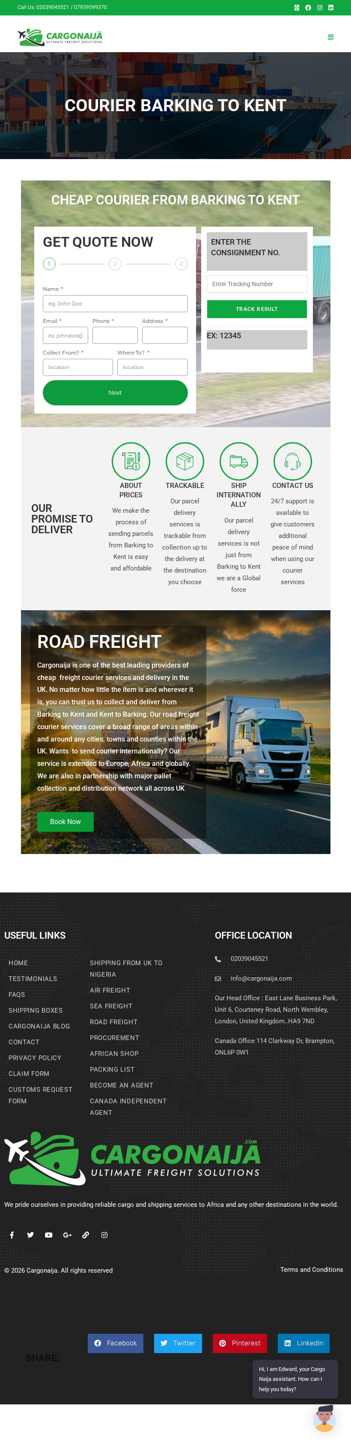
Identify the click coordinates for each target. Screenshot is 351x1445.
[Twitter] (30, 1235)
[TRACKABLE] (185, 461)
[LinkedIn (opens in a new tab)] (329, 7)
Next (115, 392)
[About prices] (131, 461)
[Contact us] (293, 461)
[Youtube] (48, 1235)
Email (51, 321)
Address (153, 321)
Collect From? (61, 352)
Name (51, 289)
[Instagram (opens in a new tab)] (319, 7)
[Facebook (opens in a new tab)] (308, 7)
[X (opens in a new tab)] (297, 7)
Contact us (292, 486)
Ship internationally (239, 495)
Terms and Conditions (311, 1270)
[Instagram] (104, 1235)
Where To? (131, 352)
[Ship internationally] (239, 461)
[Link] (85, 1235)
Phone (101, 321)
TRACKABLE (185, 486)
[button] (115, 1343)
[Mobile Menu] (330, 37)
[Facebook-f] (11, 1235)
